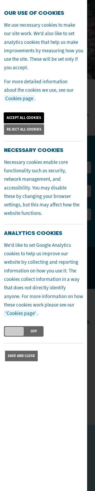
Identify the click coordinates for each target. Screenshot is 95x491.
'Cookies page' (20, 313)
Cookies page (19, 98)
